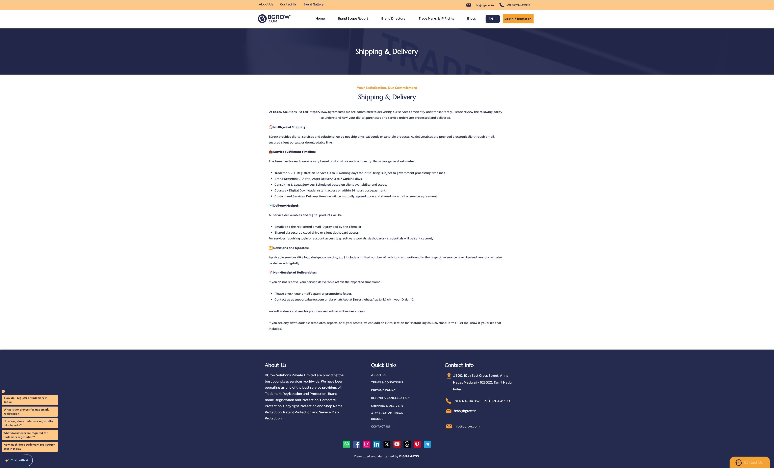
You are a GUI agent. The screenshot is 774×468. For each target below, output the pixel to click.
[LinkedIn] (376, 444)
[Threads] (407, 444)
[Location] (449, 376)
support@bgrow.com (309, 299)
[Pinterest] (417, 444)
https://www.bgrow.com (327, 111)
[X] (386, 444)
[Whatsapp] (346, 444)
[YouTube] (397, 444)
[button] (436, 18)
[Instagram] (366, 444)
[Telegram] (427, 444)
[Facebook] (356, 444)
